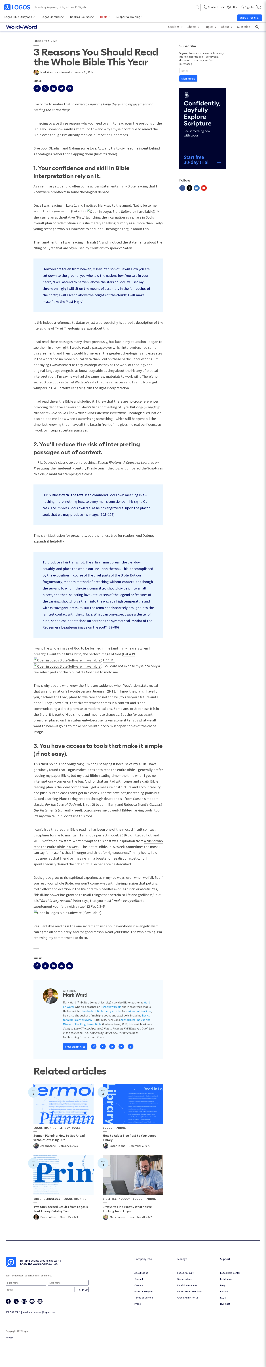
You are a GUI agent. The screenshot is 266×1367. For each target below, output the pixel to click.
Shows (191, 27)
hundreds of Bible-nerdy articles (101, 1011)
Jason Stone (48, 1146)
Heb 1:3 (109, 659)
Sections (174, 27)
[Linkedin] (197, 188)
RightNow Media (111, 1007)
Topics (208, 27)
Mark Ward (46, 72)
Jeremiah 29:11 (103, 691)
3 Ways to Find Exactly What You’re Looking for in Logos (127, 1209)
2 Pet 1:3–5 (96, 906)
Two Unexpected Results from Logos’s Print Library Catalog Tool (60, 1209)
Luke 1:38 (79, 211)
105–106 (107, 514)
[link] (257, 27)
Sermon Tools (70, 1127)
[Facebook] (182, 188)
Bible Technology (46, 1199)
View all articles (75, 1046)
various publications (138, 1011)
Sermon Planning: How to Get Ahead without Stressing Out (59, 1137)
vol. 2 (90, 804)
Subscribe (243, 27)
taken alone (113, 720)
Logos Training (45, 41)
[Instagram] (189, 188)
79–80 (113, 627)
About (225, 27)
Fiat (80, 217)
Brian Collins (48, 1217)
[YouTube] (204, 188)
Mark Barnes (117, 1217)
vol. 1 (80, 804)
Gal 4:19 (129, 654)
